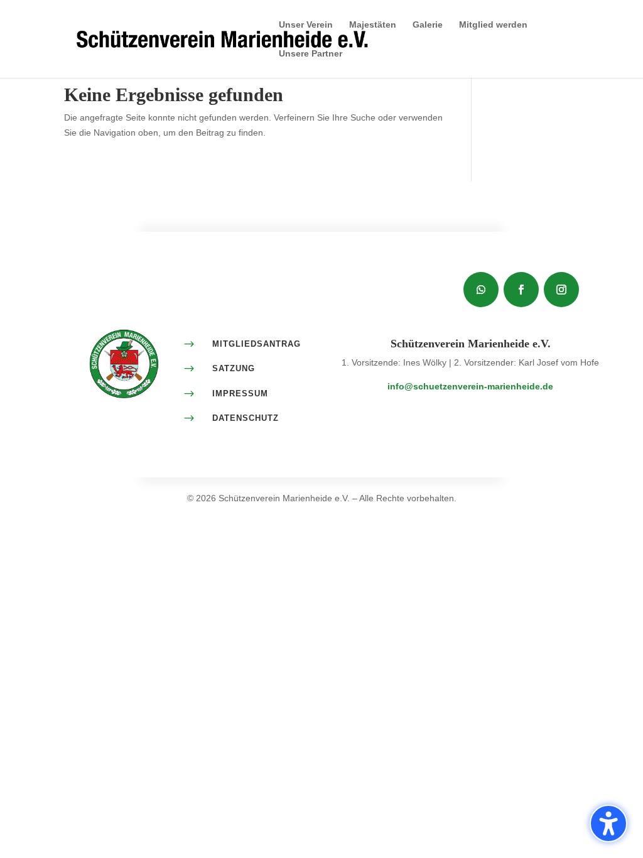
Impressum (240, 393)
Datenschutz (245, 418)
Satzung (233, 368)
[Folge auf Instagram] (561, 289)
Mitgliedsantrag (256, 344)
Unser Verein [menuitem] (306, 25)
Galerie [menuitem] (428, 25)
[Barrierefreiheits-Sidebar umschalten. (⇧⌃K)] (608, 823)
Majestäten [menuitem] (372, 25)
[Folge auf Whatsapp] (481, 289)
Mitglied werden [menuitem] (493, 25)
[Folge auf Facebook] (521, 289)
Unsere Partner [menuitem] (310, 53)
